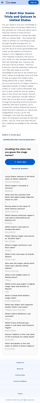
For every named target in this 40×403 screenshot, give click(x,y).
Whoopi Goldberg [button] (12, 182)
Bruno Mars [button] (10, 349)
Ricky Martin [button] (10, 232)
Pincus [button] (8, 319)
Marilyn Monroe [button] (11, 211)
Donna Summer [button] (12, 271)
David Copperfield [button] (12, 301)
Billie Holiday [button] (10, 331)
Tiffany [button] (8, 280)
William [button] (8, 250)
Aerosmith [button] (9, 340)
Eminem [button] (8, 223)
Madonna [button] (9, 191)
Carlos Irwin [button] (10, 259)
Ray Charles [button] (10, 241)
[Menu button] (2, 2)
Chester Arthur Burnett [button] (15, 310)
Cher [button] (7, 292)
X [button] (5, 202)
